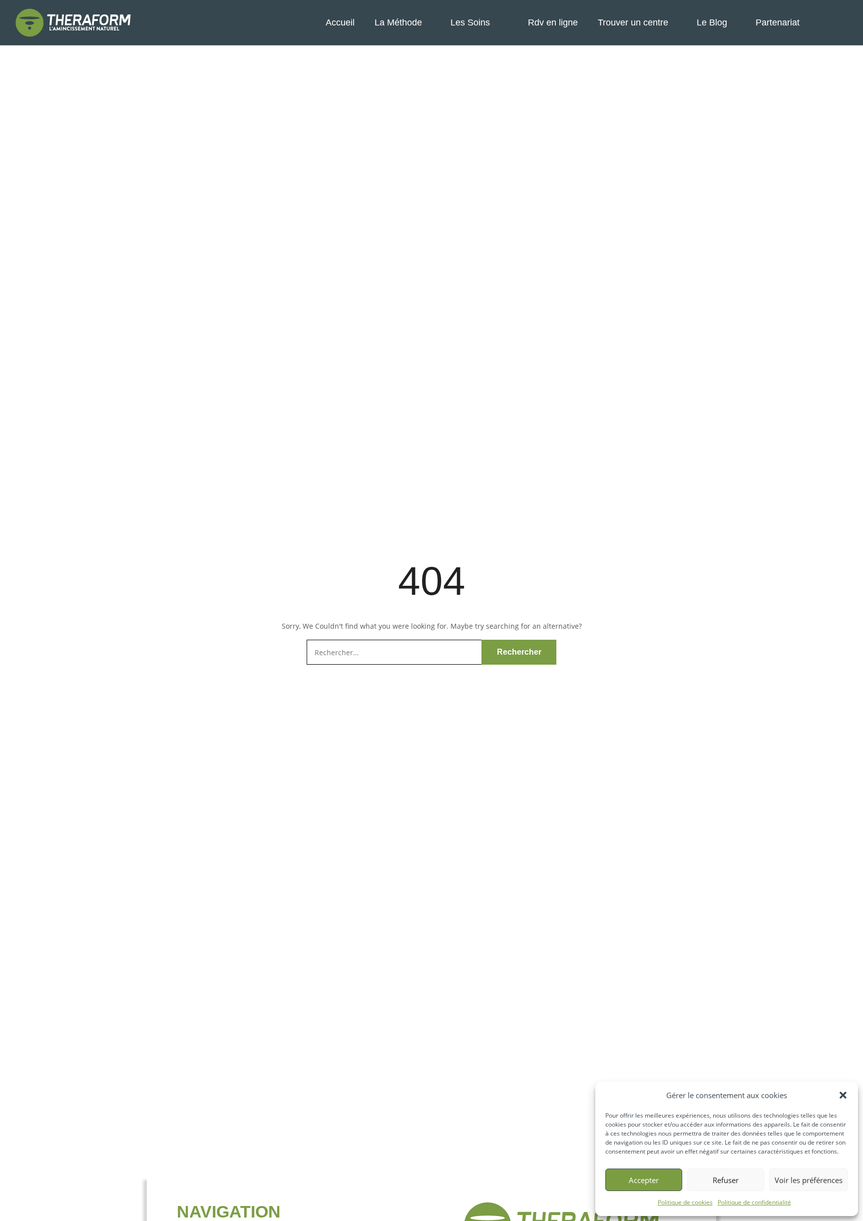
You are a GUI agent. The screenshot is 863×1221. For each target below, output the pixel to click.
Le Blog (712, 22)
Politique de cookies (685, 1202)
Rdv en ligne (553, 22)
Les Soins (470, 22)
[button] (843, 1095)
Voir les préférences (809, 1180)
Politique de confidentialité (754, 1202)
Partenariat (778, 22)
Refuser (726, 1180)
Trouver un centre (633, 22)
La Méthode (398, 22)
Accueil (340, 22)
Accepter (644, 1180)
